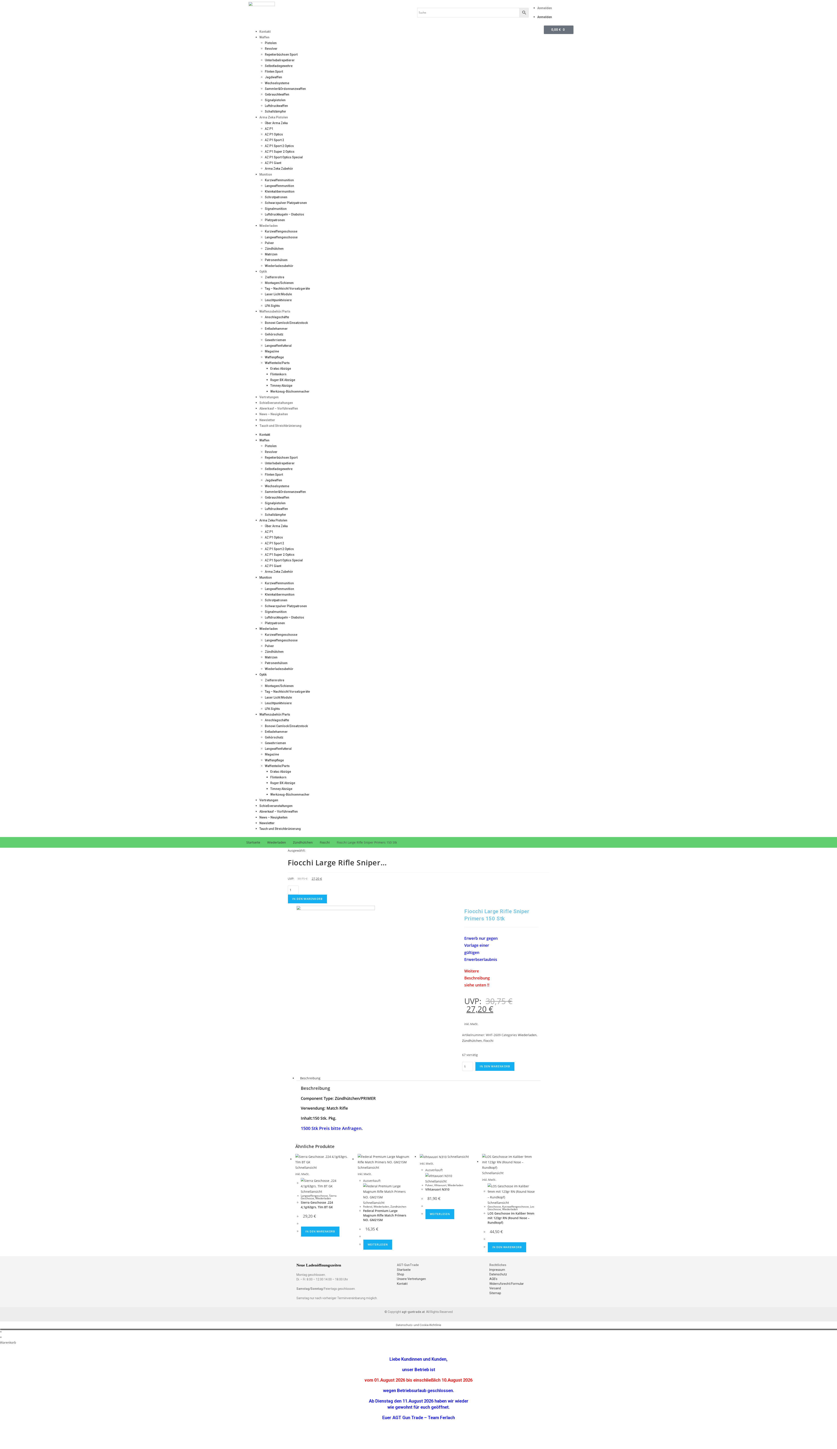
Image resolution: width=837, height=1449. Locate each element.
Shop (400, 1274)
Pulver (269, 243)
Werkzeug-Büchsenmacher (290, 391)
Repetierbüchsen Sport (281, 54)
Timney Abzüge (281, 385)
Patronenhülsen (276, 260)
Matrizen (271, 254)
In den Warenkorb (307, 899)
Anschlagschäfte (277, 317)
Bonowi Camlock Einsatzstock (286, 323)
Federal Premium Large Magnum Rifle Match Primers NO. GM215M (384, 1215)
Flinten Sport (274, 71)
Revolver (271, 48)
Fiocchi (325, 842)
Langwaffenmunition (279, 186)
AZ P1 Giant (273, 163)
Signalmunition (276, 208)
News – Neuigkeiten (273, 414)
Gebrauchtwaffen (277, 94)
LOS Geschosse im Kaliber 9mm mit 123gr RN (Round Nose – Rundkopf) (511, 1218)
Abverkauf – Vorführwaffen (278, 408)
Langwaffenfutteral (278, 345)
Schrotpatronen (276, 197)
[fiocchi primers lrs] (335, 945)
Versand (495, 1288)
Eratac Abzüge (280, 368)
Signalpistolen (275, 100)
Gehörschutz (274, 334)
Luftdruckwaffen (276, 106)
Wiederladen (268, 225)
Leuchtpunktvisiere (278, 300)
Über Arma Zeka (276, 123)
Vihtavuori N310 (437, 1189)
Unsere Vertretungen (411, 1279)
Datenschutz (498, 1274)
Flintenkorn (278, 374)
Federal (367, 1206)
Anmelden (544, 8)
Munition (265, 174)
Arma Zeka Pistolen (273, 117)
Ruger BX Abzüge (282, 380)
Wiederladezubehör (279, 266)
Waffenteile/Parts (277, 363)
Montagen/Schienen (279, 283)
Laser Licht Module (278, 294)
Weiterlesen (378, 1244)
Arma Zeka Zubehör (279, 168)
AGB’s (493, 1279)
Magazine (272, 351)
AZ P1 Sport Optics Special (284, 157)
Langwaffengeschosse (281, 237)
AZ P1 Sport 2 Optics (279, 146)
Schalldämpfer (275, 111)
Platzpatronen (275, 220)
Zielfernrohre (274, 277)
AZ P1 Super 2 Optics (279, 151)
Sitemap (495, 1293)
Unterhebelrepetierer (280, 60)
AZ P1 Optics (274, 134)
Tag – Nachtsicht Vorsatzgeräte (287, 288)
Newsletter (267, 420)
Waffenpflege (274, 357)
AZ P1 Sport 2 (274, 140)
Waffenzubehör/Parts (274, 311)
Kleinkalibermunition (279, 191)
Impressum (497, 1269)
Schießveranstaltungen (276, 403)
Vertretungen (269, 397)
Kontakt (265, 31)
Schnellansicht (306, 1167)
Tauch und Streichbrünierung (280, 425)
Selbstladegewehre (279, 66)
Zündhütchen (274, 248)
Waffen (264, 37)
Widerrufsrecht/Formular (506, 1283)
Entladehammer (276, 328)
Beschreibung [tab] (310, 1078)
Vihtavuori (440, 1185)
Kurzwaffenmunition (279, 180)
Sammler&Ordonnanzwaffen (285, 89)
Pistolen (271, 43)
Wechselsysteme (277, 83)
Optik (263, 271)
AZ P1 (269, 128)
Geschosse (494, 1206)
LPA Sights (272, 306)
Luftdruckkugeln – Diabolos (284, 214)
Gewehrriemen (275, 340)
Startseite (253, 842)
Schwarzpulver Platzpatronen (286, 203)
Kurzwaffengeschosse (281, 231)
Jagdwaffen (273, 77)
